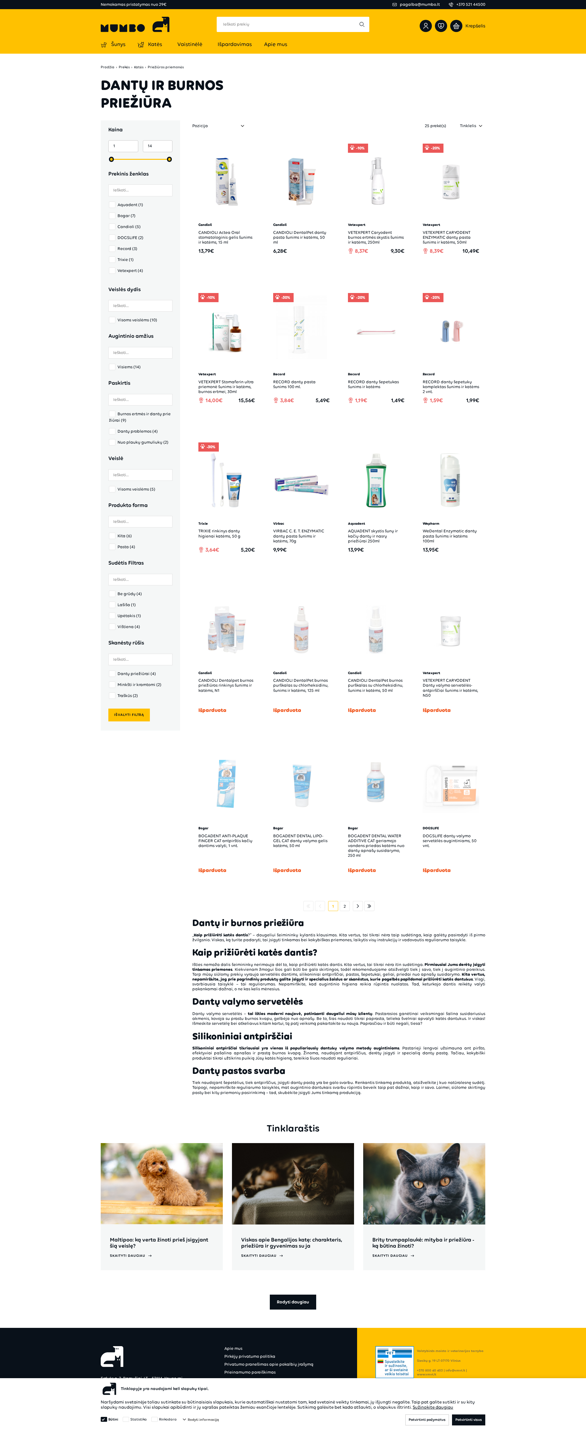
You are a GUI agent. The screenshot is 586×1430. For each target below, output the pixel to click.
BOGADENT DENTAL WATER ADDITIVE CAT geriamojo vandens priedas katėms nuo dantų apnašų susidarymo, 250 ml (376, 845)
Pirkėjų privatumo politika (249, 1356)
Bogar (127, 215)
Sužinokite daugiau (433, 1407)
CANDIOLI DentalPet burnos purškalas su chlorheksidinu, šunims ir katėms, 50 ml (375, 685)
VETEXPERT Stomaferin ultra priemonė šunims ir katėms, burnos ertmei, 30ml (226, 386)
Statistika (138, 1419)
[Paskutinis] (369, 906)
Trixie (126, 259)
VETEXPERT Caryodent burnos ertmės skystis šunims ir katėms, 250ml (376, 237)
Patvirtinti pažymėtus (427, 1419)
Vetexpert (130, 270)
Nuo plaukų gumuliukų (143, 442)
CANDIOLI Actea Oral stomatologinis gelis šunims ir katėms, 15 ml (225, 237)
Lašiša (127, 604)
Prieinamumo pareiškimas (250, 1372)
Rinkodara (168, 1419)
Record (127, 248)
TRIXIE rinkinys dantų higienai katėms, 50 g (219, 533)
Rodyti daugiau (293, 1302)
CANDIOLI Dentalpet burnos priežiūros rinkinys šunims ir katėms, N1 (225, 685)
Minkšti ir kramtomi (139, 684)
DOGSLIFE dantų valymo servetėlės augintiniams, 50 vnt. (449, 840)
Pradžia (107, 67)
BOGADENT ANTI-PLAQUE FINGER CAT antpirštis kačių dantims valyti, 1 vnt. (225, 840)
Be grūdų (130, 593)
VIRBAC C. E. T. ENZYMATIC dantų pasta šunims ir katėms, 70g (298, 535)
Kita (125, 535)
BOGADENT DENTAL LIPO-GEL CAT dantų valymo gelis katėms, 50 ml (300, 840)
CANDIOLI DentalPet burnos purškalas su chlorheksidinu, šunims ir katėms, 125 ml (300, 685)
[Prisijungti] (426, 26)
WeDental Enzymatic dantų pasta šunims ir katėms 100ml (450, 535)
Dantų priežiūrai (137, 673)
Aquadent (130, 204)
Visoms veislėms (137, 320)
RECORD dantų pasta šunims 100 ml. (294, 384)
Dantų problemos (138, 431)
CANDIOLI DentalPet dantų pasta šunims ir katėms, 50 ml (299, 237)
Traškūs (128, 695)
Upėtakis (129, 615)
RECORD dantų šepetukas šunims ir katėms (373, 384)
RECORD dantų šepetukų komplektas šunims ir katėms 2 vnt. (451, 386)
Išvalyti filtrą (129, 715)
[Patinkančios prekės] (441, 26)
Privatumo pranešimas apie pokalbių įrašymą (268, 1364)
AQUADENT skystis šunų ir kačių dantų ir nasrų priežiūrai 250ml (373, 535)
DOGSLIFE (130, 237)
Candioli (129, 226)
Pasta (126, 546)
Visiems (129, 367)
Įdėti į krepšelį (230, 268)
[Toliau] (358, 906)
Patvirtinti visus (468, 1419)
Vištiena (129, 626)
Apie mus (233, 1348)
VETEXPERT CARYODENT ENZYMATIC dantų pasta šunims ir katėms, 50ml (447, 237)
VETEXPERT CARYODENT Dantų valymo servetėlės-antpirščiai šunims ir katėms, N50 (450, 688)
